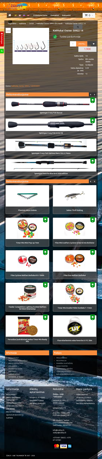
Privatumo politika (14, 406)
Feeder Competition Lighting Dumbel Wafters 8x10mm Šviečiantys (27, 308)
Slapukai (9, 418)
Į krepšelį (81, 44)
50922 (27, 86)
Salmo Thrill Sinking (74, 210)
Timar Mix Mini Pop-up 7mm (27, 243)
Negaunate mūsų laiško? (17, 360)
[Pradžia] (9, 16)
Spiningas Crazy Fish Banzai (51, 113)
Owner (31, 24)
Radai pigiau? (13, 358)
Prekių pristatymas (15, 363)
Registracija (61, 360)
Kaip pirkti (66, 15)
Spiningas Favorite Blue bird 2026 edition (51, 173)
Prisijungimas (61, 358)
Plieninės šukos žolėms (27, 210)
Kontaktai (55, 15)
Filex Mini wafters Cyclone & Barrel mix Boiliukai (74, 243)
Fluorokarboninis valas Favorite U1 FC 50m (74, 340)
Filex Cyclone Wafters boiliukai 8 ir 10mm (27, 275)
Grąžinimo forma (37, 400)
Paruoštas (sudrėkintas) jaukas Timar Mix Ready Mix (27, 340)
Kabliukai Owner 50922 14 (75, 24)
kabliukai (14, 86)
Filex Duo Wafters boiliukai (75, 275)
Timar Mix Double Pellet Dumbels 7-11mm (75, 308)
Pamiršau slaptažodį (64, 363)
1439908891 (35, 86)
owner (21, 86)
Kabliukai (22, 24)
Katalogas (2, 39)
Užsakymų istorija (63, 371)
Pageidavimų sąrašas (64, 369)
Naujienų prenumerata (65, 374)
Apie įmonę (12, 366)
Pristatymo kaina (40, 15)
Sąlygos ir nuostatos (14, 415)
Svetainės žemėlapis (37, 403)
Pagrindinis (12, 24)
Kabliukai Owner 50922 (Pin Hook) (50, 24)
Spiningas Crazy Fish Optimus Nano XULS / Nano (51, 153)
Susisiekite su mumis (15, 377)
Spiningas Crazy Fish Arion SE (51, 133)
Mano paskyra (62, 366)
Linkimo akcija (14, 374)
